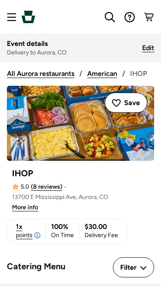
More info (25, 207)
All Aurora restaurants (40, 73)
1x (24, 231)
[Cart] (149, 17)
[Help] (130, 17)
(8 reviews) (46, 186)
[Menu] (11, 17)
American (102, 73)
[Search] (110, 17)
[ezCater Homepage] (28, 17)
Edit (148, 48)
